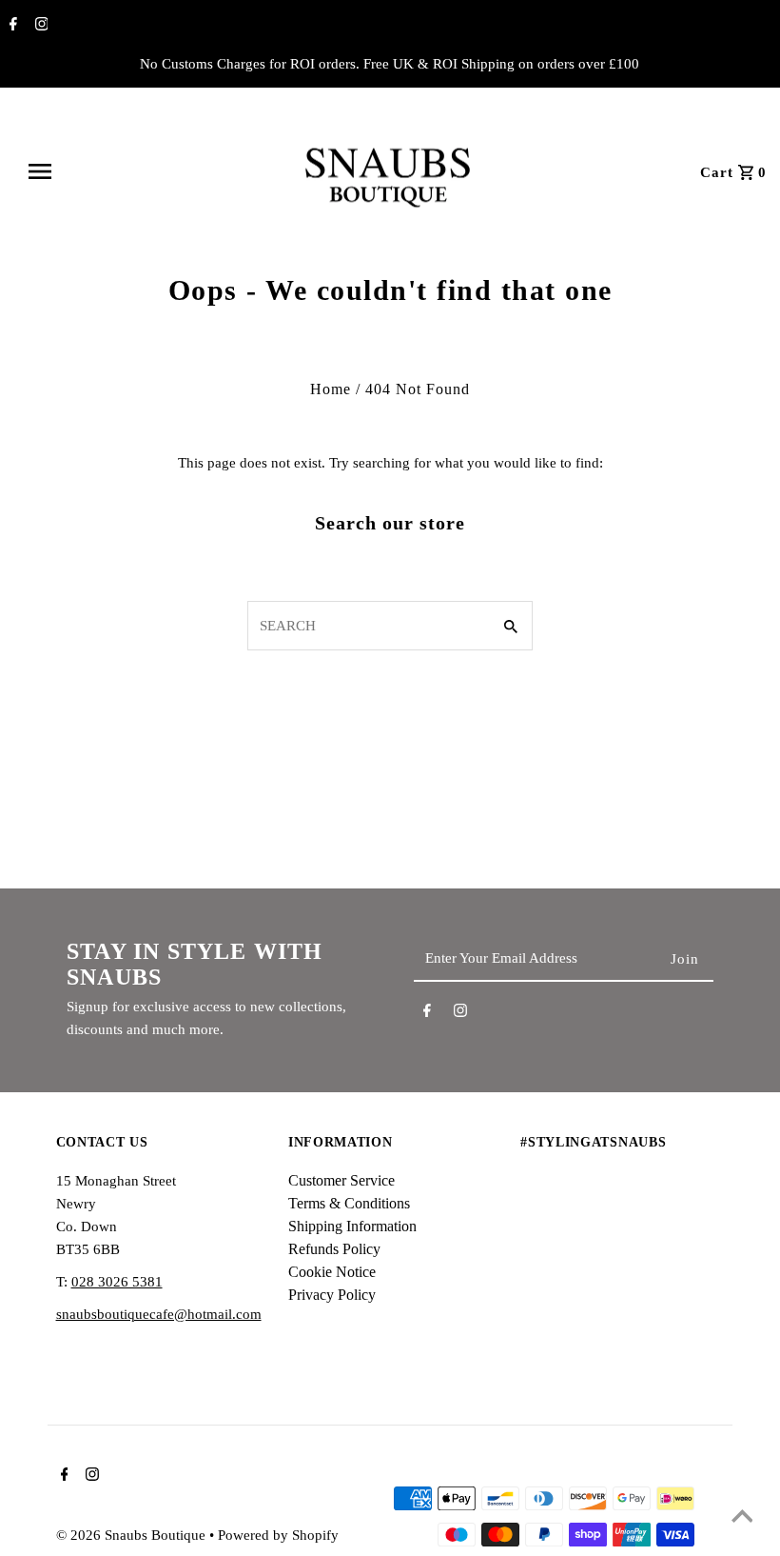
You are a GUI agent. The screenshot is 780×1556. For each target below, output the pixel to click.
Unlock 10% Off (585, 939)
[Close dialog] (761, 641)
